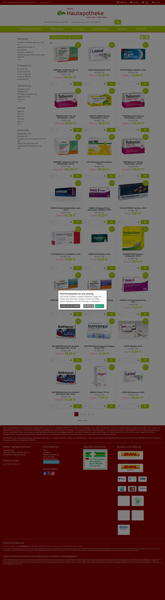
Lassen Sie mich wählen (70, 306)
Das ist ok (99, 306)
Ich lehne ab (88, 306)
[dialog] (82, 300)
